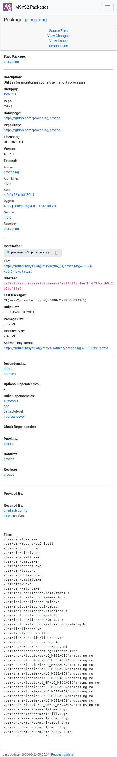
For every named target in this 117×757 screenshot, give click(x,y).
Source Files (58, 31)
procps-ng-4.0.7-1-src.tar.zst (35, 206)
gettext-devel (13, 411)
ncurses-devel (14, 417)
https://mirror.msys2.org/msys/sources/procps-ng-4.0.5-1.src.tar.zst (56, 348)
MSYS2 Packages (31, 7)
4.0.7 (7, 184)
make (8, 516)
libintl (8, 369)
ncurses (10, 374)
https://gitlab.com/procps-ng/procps (32, 118)
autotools (11, 401)
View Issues (58, 41)
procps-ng (36, 19)
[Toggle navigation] (108, 7)
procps (9, 444)
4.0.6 (7, 217)
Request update (62, 754)
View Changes (58, 36)
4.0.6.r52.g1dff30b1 (19, 195)
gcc (6, 406)
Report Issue (58, 46)
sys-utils (10, 94)
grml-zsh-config (16, 511)
